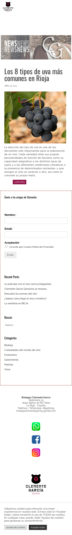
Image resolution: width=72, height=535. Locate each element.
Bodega (8, 345)
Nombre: (11, 214)
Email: (9, 228)
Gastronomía (11, 359)
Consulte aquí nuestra (31, 246)
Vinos (7, 369)
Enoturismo (10, 355)
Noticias (8, 364)
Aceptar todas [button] (38, 527)
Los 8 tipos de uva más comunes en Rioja (33, 74)
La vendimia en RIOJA (16, 303)
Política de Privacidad (42, 246)
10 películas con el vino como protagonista (27, 284)
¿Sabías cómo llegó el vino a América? (25, 298)
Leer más (19, 182)
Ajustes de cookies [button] (15, 527)
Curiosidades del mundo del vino (22, 350)
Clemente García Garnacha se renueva (25, 289)
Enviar (10, 255)
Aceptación (13, 242)
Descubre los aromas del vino (20, 293)
